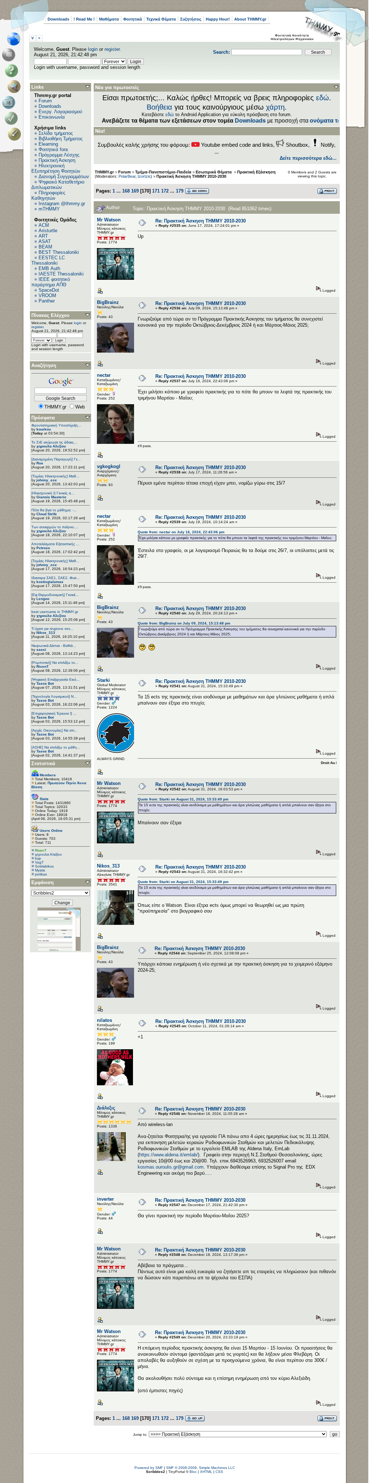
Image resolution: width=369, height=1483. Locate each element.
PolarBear (127, 176)
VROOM (47, 295)
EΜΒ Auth (49, 268)
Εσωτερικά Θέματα (214, 172)
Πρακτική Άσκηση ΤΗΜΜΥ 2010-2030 (191, 176)
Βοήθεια (159, 107)
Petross (43, 548)
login (93, 49)
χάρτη (275, 107)
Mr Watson (109, 219)
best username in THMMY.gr (54, 612)
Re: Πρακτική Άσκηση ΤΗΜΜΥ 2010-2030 (200, 221)
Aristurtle (48, 230)
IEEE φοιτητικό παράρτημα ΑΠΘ (50, 282)
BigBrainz (108, 302)
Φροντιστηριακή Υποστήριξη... (56, 425)
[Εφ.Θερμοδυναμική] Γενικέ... (55, 595)
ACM (44, 225)
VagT (39, 862)
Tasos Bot (45, 683)
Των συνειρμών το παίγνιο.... (54, 527)
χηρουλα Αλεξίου (51, 446)
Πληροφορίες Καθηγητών (48, 195)
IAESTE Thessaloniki (61, 274)
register (112, 49)
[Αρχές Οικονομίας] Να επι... (54, 730)
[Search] (15, 86)
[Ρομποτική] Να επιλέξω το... (54, 663)
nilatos (104, 1020)
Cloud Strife (46, 514)
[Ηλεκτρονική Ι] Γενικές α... (52, 493)
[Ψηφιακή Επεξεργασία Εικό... (55, 679)
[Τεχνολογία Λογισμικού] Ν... (54, 696)
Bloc (193, 1472)
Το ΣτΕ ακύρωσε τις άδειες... (54, 442)
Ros (39, 463)
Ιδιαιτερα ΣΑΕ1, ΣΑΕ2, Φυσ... (55, 578)
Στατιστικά (43, 763)
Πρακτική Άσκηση (57, 160)
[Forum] (10, 54)
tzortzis (144, 176)
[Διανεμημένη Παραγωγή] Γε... (56, 459)
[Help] (13, 70)
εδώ (322, 98)
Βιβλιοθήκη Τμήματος (61, 138)
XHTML (206, 1472)
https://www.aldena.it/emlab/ (168, 1154)
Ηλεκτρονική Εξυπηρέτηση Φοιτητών (55, 168)
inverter (105, 1199)
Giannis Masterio (51, 497)
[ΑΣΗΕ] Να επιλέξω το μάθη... (55, 747)
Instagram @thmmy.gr (62, 203)
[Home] (15, 39)
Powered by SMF (148, 1468)
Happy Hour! (218, 19)
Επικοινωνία (52, 117)
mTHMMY (49, 209)
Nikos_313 (45, 633)
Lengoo (42, 599)
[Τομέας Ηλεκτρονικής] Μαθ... (55, 476)
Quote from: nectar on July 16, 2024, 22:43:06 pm (181, 532)
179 (179, 191)
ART (43, 236)
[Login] (13, 118)
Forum (45, 100)
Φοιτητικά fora (53, 149)
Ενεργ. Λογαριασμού (60, 111)
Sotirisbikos (44, 866)
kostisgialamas (49, 582)
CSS (219, 1472)
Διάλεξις (106, 1108)
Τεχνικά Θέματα (161, 19)
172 (165, 191)
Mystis (40, 870)
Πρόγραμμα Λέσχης (59, 155)
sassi (41, 650)
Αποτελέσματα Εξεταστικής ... (55, 544)
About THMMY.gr (250, 19)
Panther (47, 301)
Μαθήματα (109, 19)
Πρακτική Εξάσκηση (256, 172)
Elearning (48, 144)
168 (126, 191)
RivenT (42, 666)
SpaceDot (49, 290)
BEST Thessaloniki (59, 252)
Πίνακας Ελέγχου (50, 315)
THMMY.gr (104, 172)
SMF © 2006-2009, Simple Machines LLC (200, 1468)
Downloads (58, 19)
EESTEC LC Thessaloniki (48, 260)
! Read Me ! (84, 19)
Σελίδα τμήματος (56, 133)
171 (156, 191)
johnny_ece (46, 480)
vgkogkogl (108, 466)
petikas (41, 874)
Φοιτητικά (132, 19)
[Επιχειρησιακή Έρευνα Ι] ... (53, 713)
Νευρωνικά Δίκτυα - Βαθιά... (53, 646)
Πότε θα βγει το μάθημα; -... (54, 510)
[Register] (15, 134)
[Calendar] (10, 102)
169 (135, 191)
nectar (104, 375)
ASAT (45, 241)
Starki (103, 680)
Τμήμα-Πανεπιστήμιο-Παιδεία (163, 172)
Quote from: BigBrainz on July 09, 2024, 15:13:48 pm (184, 623)
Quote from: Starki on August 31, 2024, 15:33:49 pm (183, 799)
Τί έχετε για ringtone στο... (52, 629)
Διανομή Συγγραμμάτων (64, 176)
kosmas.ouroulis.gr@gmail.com (171, 1167)
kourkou (43, 429)
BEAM (45, 247)
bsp (38, 858)
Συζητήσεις (190, 19)
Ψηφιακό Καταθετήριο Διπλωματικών (57, 184)
